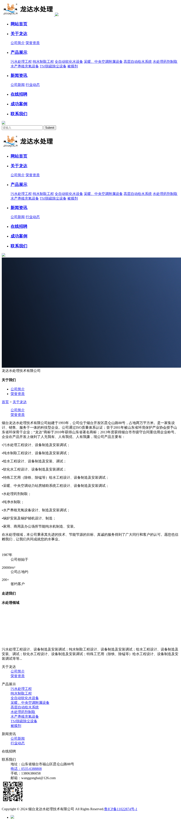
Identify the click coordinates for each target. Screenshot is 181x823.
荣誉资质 (33, 43)
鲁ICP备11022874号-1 (120, 809)
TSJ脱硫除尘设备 (53, 66)
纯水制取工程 (43, 61)
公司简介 (18, 43)
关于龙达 (20, 402)
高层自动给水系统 (138, 61)
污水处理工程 (21, 61)
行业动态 (33, 85)
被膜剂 (72, 66)
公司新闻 (18, 85)
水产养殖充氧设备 (25, 66)
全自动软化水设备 (69, 61)
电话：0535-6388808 (26, 769)
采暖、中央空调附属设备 (103, 61)
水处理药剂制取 (165, 61)
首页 (5, 402)
